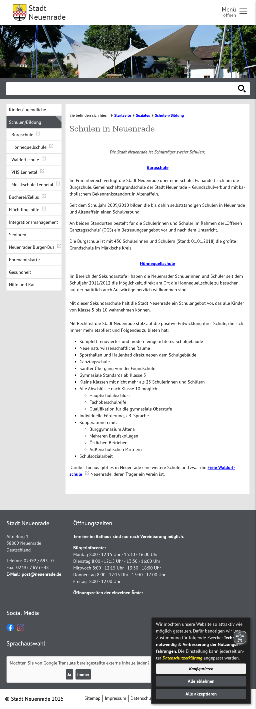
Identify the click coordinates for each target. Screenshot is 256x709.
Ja (69, 674)
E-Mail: (13, 574)
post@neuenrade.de (41, 574)
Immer (83, 674)
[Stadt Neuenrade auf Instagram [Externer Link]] (20, 629)
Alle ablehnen (201, 681)
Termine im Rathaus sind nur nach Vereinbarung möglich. (128, 536)
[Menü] (245, 11)
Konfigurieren (201, 669)
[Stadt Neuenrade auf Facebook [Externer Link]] (10, 629)
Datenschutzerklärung (182, 658)
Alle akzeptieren (201, 694)
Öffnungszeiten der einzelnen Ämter (108, 593)
